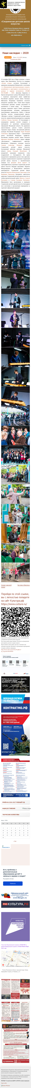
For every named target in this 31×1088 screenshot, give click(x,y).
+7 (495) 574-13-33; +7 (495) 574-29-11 (16, 32)
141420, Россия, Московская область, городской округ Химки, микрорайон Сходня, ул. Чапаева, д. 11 (15, 29)
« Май (14, 841)
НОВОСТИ (8, 57)
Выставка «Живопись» (24, 585)
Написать (13, 883)
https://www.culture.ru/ (14, 604)
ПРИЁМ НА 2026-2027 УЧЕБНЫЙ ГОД (13, 802)
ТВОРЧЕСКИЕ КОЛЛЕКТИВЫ (10, 814)
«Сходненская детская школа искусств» (15, 22)
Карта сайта (4, 1083)
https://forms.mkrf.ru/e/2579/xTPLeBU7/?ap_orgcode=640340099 (11, 650)
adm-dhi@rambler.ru (16, 35)
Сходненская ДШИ (15, 59)
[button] (24, 45)
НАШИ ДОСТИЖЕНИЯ (8, 808)
